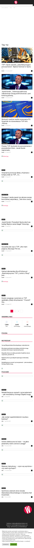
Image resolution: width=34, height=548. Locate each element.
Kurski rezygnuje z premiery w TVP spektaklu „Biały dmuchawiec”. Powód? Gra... (16, 300)
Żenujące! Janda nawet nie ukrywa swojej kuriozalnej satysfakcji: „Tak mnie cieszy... (17, 198)
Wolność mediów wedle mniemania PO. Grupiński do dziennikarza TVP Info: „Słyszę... (16, 121)
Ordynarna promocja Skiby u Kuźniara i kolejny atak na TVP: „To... (15, 174)
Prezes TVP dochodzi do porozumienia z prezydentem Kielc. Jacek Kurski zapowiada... (17, 148)
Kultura (3, 62)
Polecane (4, 389)
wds (2, 396)
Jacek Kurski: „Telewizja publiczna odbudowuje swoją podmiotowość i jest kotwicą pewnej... (16, 93)
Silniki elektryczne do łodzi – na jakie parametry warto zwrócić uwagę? (15, 443)
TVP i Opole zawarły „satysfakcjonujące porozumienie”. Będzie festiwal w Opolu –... (16, 67)
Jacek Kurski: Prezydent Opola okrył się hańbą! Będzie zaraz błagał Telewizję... (16, 223)
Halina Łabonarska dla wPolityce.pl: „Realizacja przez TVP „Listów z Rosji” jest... (16, 273)
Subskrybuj (27, 321)
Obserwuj (17, 321)
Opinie (3, 88)
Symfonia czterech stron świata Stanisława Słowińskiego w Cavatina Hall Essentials (17, 493)
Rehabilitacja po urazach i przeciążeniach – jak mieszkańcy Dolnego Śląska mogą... (17, 393)
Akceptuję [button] (13, 544)
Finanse (3, 414)
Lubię (6, 321)
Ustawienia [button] (5, 544)
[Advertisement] (17, 26)
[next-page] (21, 311)
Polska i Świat (5, 116)
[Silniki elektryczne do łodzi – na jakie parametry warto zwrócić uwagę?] (17, 432)
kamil (3, 70)
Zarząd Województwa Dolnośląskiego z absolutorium (15, 345)
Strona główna (5, 7)
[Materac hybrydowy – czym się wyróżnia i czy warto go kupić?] (17, 456)
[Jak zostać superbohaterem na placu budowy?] (17, 407)
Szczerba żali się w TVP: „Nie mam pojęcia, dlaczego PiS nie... (14, 248)
